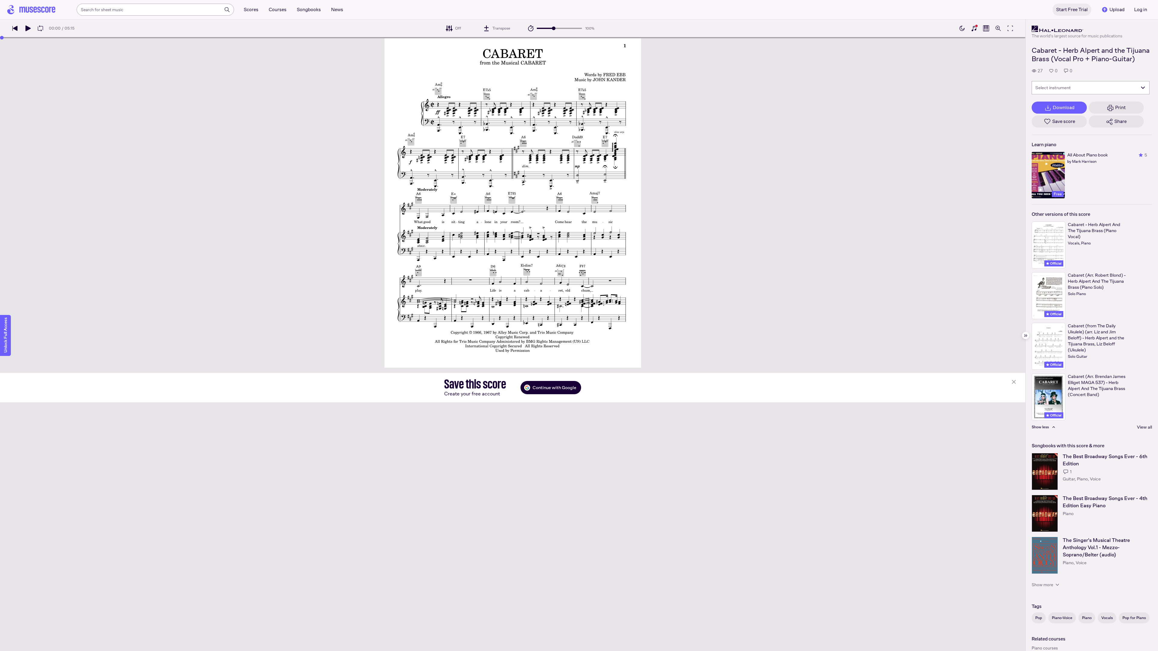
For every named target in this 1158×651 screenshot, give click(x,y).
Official (1055, 263)
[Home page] (31, 9)
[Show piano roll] (986, 28)
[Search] (227, 9)
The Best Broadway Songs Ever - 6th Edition (1105, 460)
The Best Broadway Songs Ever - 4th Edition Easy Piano (1105, 501)
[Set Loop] (40, 28)
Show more (1042, 584)
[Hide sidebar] (1025, 335)
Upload (1117, 9)
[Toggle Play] (27, 28)
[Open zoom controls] (998, 28)
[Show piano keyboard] (974, 28)
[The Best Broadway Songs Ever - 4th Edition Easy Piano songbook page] (1045, 513)
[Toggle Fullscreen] (1010, 28)
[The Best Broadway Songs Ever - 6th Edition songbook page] (1045, 471)
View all (1144, 426)
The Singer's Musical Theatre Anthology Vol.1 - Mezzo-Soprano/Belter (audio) (1096, 547)
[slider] (553, 28)
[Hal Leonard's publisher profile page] (1077, 29)
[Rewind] (15, 28)
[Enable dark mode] (962, 28)
